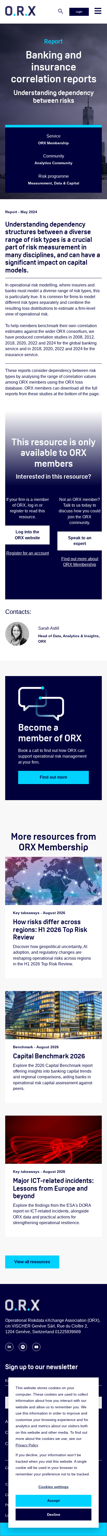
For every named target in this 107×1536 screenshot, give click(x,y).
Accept (53, 1500)
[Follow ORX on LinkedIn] (9, 1349)
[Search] (60, 12)
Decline (53, 1514)
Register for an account (27, 553)
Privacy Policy (27, 1445)
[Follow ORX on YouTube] (36, 1349)
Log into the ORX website (27, 535)
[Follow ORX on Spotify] (23, 1349)
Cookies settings (53, 1487)
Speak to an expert (79, 541)
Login (79, 11)
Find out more (53, 777)
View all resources (32, 1262)
